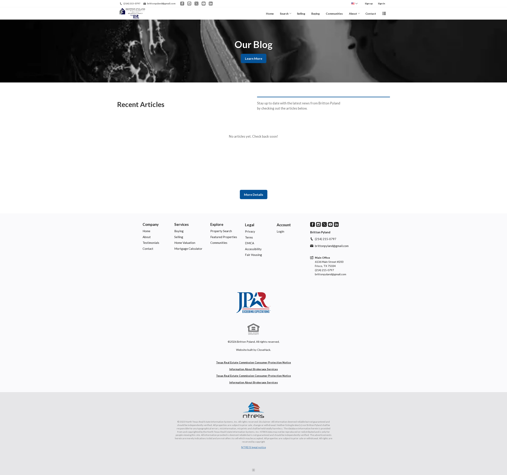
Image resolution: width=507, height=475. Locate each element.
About (353, 13)
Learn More (253, 58)
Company (151, 224)
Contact (370, 13)
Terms (249, 237)
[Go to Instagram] (189, 3)
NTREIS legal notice (253, 447)
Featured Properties (223, 237)
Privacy (250, 231)
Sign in (381, 3)
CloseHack (263, 349)
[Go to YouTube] (203, 3)
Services (181, 224)
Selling (301, 13)
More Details (253, 194)
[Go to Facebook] (182, 3)
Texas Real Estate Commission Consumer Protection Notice (253, 362)
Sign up (369, 3)
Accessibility (253, 249)
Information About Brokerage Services (253, 369)
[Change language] (354, 3)
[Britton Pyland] (253, 302)
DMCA (249, 243)
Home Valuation (184, 242)
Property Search (221, 231)
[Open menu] (384, 13)
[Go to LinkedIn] (210, 3)
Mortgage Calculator (188, 248)
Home (270, 13)
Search (284, 13)
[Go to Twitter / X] (196, 3)
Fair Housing (253, 254)
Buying (315, 13)
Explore (216, 224)
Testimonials (151, 242)
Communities (334, 13)
